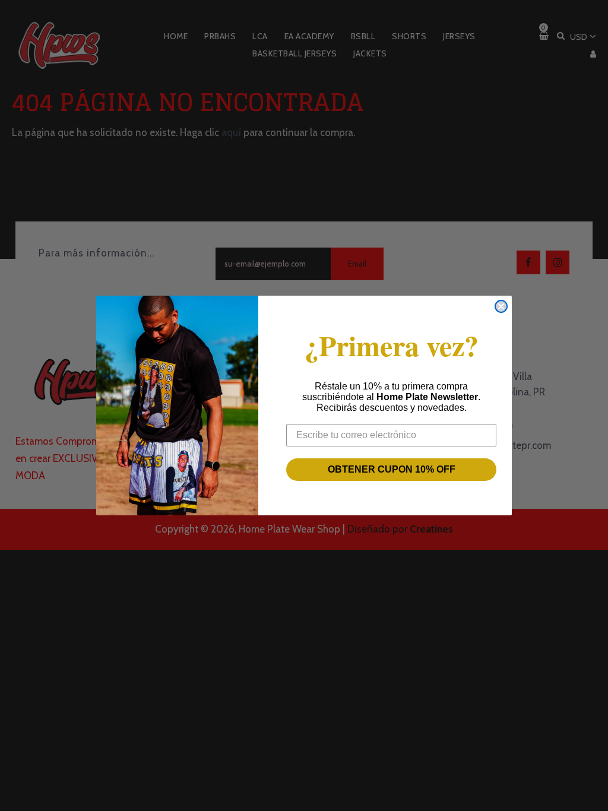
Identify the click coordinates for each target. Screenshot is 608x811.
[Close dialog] (501, 306)
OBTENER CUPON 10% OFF (391, 469)
